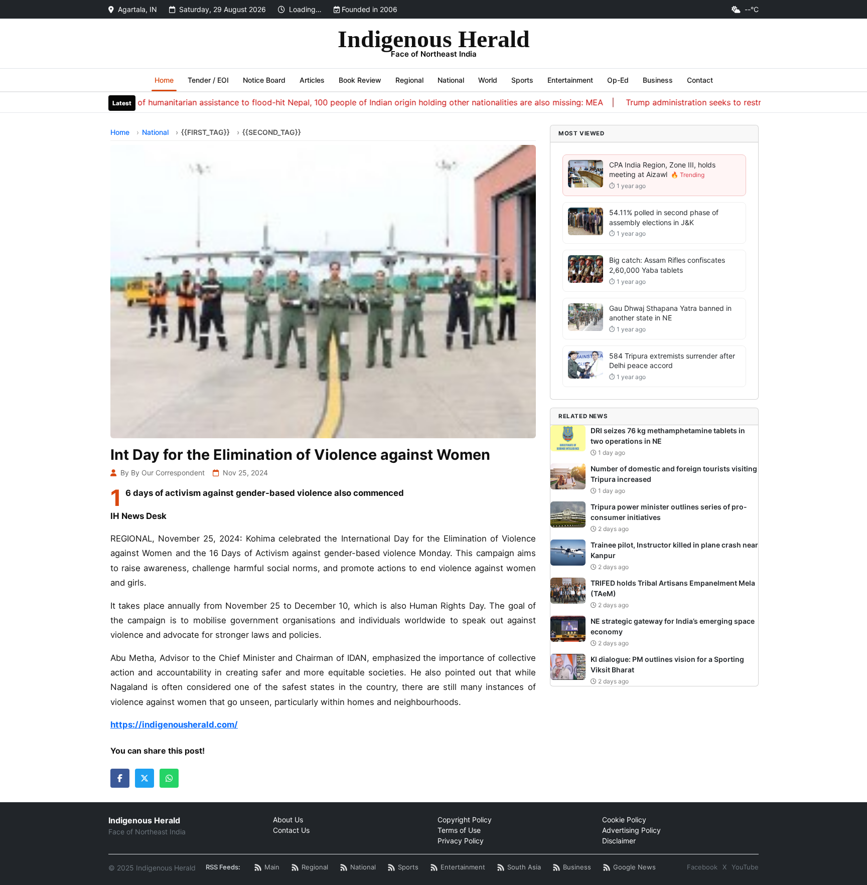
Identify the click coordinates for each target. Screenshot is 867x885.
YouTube (745, 867)
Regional (409, 80)
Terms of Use (459, 830)
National (451, 80)
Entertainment (570, 80)
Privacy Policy (461, 840)
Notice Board (264, 80)
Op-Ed (618, 80)
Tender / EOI (208, 80)
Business (658, 80)
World (487, 80)
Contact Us (291, 830)
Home (164, 80)
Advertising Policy (631, 830)
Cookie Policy (624, 819)
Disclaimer (619, 840)
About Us (288, 819)
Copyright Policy (465, 819)
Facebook (702, 867)
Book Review (360, 80)
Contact (700, 80)
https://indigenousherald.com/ (174, 725)
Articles (312, 80)
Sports (522, 80)
